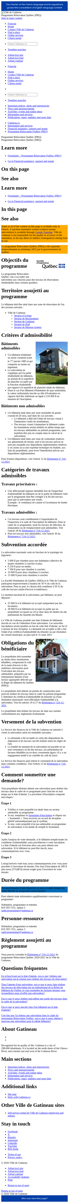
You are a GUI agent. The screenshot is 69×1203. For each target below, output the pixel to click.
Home (11, 26)
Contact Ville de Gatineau (21, 29)
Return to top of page (18, 1185)
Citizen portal (14, 38)
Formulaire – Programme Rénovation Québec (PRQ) (34, 155)
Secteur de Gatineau (24, 321)
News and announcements (21, 108)
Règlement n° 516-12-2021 (36, 530)
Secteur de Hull (22, 324)
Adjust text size (15, 55)
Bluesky (12, 1137)
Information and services (20, 114)
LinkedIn (12, 1143)
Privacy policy (15, 1157)
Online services (15, 35)
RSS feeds (13, 1149)
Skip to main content (11, 18)
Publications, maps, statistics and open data (29, 117)
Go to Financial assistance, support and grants (31, 161)
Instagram (13, 1140)
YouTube (12, 1146)
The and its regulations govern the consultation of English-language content (34, 6)
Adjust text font (15, 58)
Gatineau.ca (14, 122)
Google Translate (43, 232)
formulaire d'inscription (40, 815)
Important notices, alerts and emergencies (28, 105)
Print (10, 1180)
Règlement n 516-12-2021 (41, 954)
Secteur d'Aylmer (23, 315)
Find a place (14, 32)
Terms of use (14, 1154)
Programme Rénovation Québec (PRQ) (28, 131)
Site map (12, 1094)
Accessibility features (18, 1177)
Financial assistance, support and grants (27, 128)
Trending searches (17, 49)
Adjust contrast (15, 60)
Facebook (13, 1131)
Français (12, 23)
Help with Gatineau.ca (19, 1097)
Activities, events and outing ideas (25, 111)
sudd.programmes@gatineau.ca (17, 910)
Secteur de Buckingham (26, 318)
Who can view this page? (35, 1198)
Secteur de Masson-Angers (27, 327)
